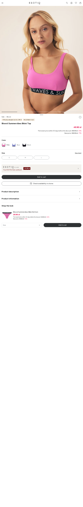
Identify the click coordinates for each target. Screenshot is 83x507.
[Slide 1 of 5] (9, 112)
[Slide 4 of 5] (57, 112)
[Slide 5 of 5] (73, 112)
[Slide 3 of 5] (41, 112)
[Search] (67, 3)
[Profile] (71, 3)
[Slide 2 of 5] (25, 112)
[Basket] (80, 3)
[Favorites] (76, 3)
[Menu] (2, 3)
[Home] (34, 3)
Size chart (78, 153)
